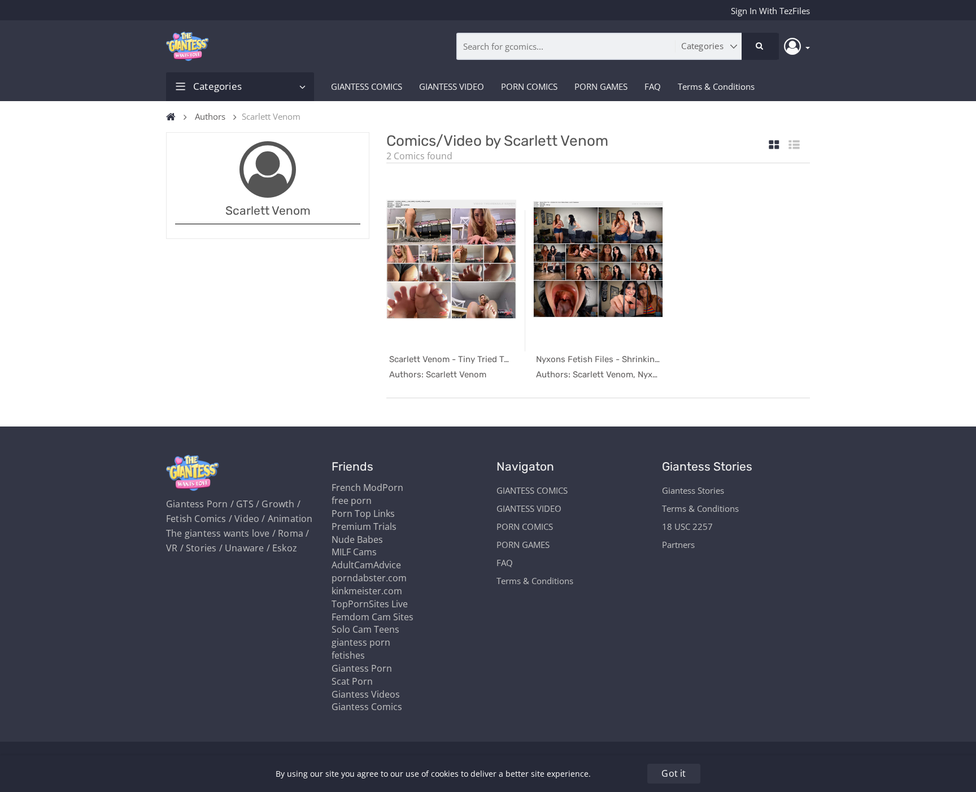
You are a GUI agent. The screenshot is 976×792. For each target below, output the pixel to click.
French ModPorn (367, 487)
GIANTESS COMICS (366, 86)
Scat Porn (352, 681)
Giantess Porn (362, 668)
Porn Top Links (363, 513)
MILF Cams (354, 552)
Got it (673, 773)
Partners (678, 544)
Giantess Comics (367, 706)
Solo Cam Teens (365, 629)
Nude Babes (357, 539)
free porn (352, 500)
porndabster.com (369, 578)
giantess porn (361, 642)
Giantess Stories (693, 490)
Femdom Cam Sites (372, 617)
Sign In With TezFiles (770, 10)
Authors (210, 116)
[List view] (794, 145)
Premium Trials (364, 526)
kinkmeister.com (367, 591)
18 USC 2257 (687, 526)
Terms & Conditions (716, 86)
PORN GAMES (601, 86)
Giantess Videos (366, 694)
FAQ (652, 86)
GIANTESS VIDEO (451, 86)
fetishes (348, 655)
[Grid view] (774, 145)
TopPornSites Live (370, 604)
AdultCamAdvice (366, 565)
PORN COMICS (529, 86)
